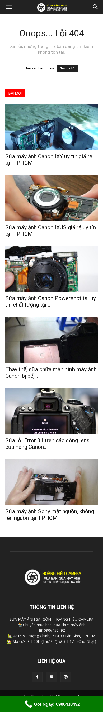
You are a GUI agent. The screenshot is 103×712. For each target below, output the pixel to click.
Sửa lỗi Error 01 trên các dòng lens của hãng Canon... (47, 443)
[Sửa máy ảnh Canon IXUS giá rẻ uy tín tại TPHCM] (51, 198)
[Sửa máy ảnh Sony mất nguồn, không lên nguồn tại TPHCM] (51, 482)
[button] (95, 7)
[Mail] (51, 677)
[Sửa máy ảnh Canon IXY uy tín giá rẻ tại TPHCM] (51, 127)
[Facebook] (37, 677)
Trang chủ (67, 68)
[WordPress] (65, 677)
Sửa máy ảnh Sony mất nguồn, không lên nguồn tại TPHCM (49, 514)
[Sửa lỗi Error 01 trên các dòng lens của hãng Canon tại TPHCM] (51, 411)
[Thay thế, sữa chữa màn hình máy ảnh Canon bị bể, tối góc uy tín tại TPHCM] (51, 340)
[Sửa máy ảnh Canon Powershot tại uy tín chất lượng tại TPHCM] (51, 269)
